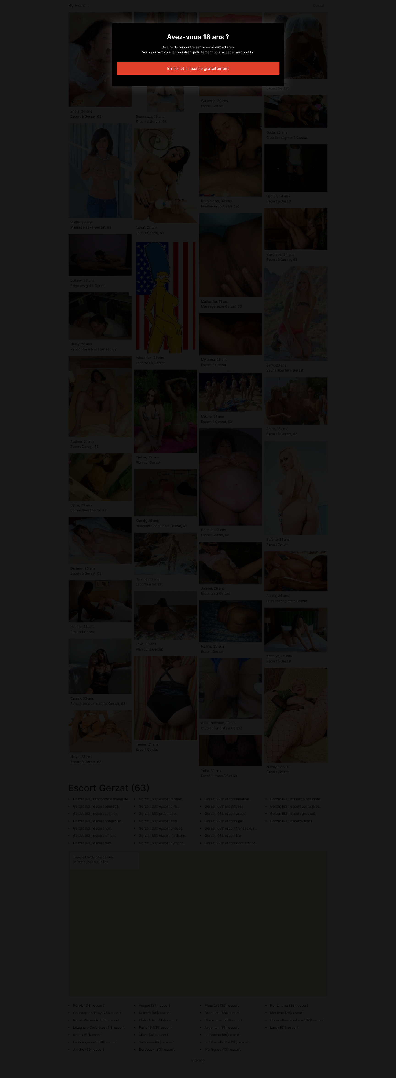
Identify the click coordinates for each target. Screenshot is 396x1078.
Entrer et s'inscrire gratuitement (198, 68)
